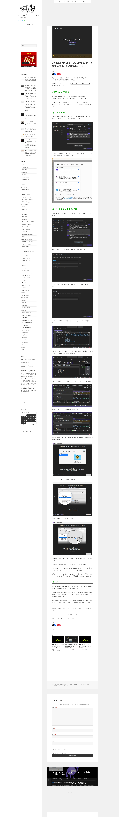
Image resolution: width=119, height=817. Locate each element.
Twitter (23, 216)
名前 (53, 728)
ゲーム (22, 187)
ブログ (22, 287)
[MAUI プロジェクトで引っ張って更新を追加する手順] (85, 639)
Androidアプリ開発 (26, 241)
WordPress (24, 290)
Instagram (24, 211)
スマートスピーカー (26, 272)
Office (23, 231)
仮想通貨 (24, 335)
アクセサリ (24, 270)
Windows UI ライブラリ (29, 251)
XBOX (23, 268)
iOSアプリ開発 (25, 244)
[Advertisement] (29, 35)
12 (35, 416)
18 (33, 418)
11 (33, 416)
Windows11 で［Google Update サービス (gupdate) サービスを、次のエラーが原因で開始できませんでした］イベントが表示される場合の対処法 (30, 106)
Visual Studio (67, 686)
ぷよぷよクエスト (26, 197)
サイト (53, 741)
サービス (23, 204)
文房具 (22, 292)
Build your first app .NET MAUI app (80, 84)
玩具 (22, 302)
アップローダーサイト (27, 221)
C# (23, 249)
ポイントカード (25, 327)
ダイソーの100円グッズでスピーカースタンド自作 (30, 123)
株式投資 (24, 339)
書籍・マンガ (24, 297)
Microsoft (24, 214)
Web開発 (23, 172)
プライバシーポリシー (26, 431)
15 (26, 418)
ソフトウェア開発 (25, 239)
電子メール (24, 226)
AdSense (24, 167)
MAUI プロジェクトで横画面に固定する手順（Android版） (58, 646)
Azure (23, 184)
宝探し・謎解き (25, 201)
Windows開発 (25, 246)
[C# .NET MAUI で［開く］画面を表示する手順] (71, 639)
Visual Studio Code (26, 234)
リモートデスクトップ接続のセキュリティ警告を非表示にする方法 (30, 130)
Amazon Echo (25, 260)
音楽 (22, 347)
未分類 (22, 300)
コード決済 (24, 325)
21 (24, 420)
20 (22, 420)
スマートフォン (25, 275)
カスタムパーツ (25, 285)
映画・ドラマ (24, 295)
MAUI (62, 686)
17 (31, 418)
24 (31, 420)
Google (22, 164)
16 (28, 418)
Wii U (23, 265)
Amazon (24, 209)
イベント (24, 317)
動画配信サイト (25, 224)
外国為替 (24, 337)
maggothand (64, 684)
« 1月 (24, 424)
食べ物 (23, 344)
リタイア (24, 332)
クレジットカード (26, 322)
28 (24, 422)
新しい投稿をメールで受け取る (59, 753)
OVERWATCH (25, 192)
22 (26, 420)
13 (22, 418)
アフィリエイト (25, 315)
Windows (23, 182)
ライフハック (25, 330)
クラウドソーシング (26, 320)
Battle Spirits (25, 189)
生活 (22, 310)
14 (24, 418)
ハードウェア (24, 258)
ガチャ (23, 305)
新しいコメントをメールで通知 (59, 749)
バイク (22, 280)
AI (22, 206)
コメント (54, 707)
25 (33, 420)
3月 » (33, 424)
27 (22, 422)
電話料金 (24, 342)
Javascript (24, 177)
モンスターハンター (26, 199)
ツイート (23, 402)
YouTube (24, 219)
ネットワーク (25, 277)
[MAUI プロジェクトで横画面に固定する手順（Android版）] (58, 639)
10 (31, 416)
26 (35, 420)
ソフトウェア (24, 229)
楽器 (23, 349)
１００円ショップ (26, 312)
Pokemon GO (25, 194)
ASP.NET (24, 174)
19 (35, 418)
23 (28, 420)
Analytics (24, 169)
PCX (23, 282)
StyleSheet (24, 179)
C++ (24, 255)
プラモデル (24, 307)
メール (54, 734)
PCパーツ (24, 263)
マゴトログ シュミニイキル (28, 15)
